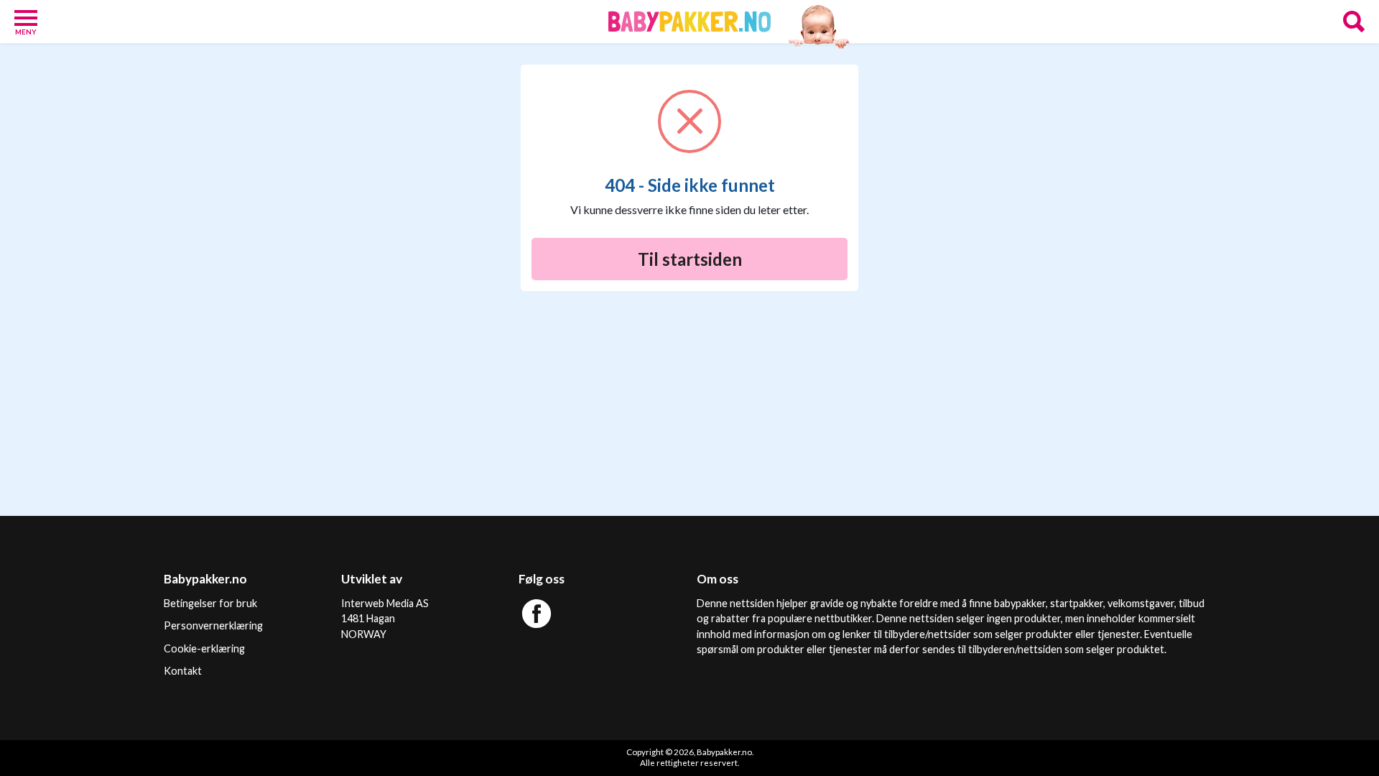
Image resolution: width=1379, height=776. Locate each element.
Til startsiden (690, 259)
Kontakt (183, 671)
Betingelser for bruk (210, 603)
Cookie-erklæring (204, 648)
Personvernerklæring (213, 625)
